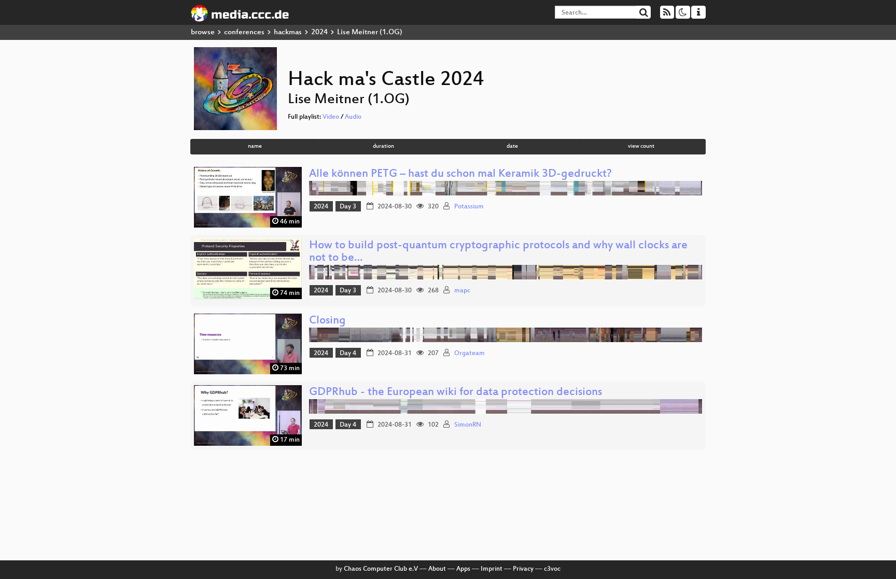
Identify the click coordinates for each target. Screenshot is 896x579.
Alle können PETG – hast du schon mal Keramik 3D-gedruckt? (460, 174)
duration (383, 146)
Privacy (523, 569)
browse (203, 32)
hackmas (288, 32)
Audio (353, 117)
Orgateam (469, 353)
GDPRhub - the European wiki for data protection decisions (455, 392)
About (437, 569)
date (512, 146)
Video (331, 117)
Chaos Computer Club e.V (381, 569)
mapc (462, 290)
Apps (463, 569)
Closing (327, 321)
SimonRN (467, 425)
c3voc (552, 569)
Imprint (491, 569)
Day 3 (348, 206)
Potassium (469, 206)
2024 (319, 32)
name (255, 146)
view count (641, 146)
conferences (244, 32)
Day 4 (348, 353)
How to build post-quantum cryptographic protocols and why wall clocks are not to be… (498, 252)
